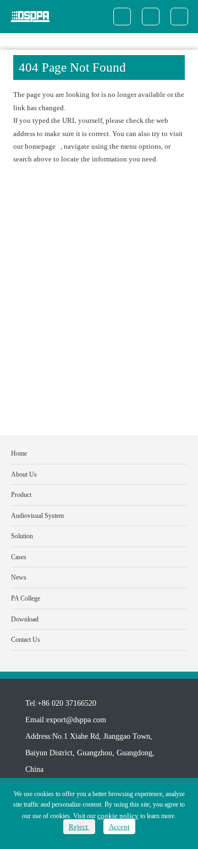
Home (19, 453)
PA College (25, 598)
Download (24, 619)
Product (21, 495)
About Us (24, 474)
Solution (22, 536)
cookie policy (118, 816)
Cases (18, 557)
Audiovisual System (37, 516)
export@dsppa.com (76, 720)
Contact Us (25, 639)
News (18, 577)
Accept (119, 827)
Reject (79, 827)
